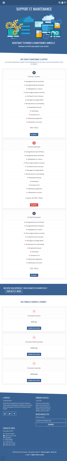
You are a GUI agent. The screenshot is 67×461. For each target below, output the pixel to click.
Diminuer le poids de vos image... (43, 409)
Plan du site (54, 452)
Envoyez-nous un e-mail (10, 435)
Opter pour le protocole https (42, 403)
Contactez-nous (13, 291)
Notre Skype (8, 437)
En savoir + (34, 134)
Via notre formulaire (9, 434)
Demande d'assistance (34, 328)
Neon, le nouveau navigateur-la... (43, 407)
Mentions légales (45, 452)
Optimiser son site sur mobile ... (43, 411)
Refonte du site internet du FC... (43, 405)
